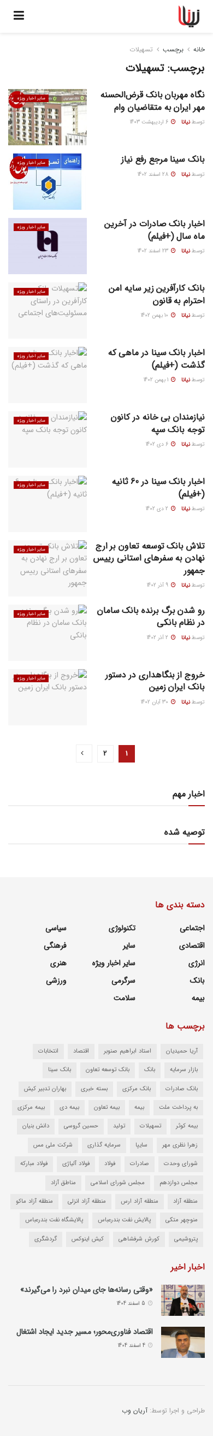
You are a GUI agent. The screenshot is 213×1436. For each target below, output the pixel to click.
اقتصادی (192, 945)
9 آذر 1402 (158, 585)
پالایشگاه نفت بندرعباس (54, 1220)
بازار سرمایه (184, 1069)
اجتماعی (192, 928)
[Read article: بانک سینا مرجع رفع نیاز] (47, 181)
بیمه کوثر (187, 1126)
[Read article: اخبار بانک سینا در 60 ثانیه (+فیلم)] (47, 504)
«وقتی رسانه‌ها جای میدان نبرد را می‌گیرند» (86, 1290)
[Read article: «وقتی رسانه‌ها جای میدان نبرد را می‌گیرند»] (183, 1300)
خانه (199, 49)
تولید (119, 1126)
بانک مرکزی (136, 1089)
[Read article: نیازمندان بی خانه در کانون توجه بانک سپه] (47, 439)
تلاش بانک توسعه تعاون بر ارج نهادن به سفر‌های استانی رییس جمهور (149, 558)
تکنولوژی (122, 928)
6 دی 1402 (158, 444)
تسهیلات (141, 49)
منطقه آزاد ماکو (34, 1201)
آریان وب (134, 1410)
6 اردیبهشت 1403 (150, 122)
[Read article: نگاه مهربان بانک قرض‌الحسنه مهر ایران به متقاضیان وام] (47, 117)
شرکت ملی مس (53, 1145)
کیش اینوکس (88, 1239)
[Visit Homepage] (189, 16)
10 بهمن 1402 (155, 315)
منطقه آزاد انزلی (87, 1201)
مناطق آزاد (63, 1182)
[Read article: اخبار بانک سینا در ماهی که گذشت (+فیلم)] (47, 375)
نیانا (185, 122)
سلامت (124, 998)
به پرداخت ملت (178, 1107)
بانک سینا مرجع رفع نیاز (163, 159)
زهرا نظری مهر (180, 1145)
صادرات (139, 1163)
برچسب (173, 49)
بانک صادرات (181, 1089)
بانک (197, 980)
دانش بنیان (35, 1126)
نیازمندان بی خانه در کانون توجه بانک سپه (158, 423)
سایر (129, 945)
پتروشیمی (186, 1239)
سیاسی (56, 928)
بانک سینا (59, 1069)
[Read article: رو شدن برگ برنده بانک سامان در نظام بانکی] (47, 633)
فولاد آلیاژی (76, 1163)
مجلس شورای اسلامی (118, 1182)
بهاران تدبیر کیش (45, 1089)
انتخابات (48, 1051)
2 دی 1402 (158, 509)
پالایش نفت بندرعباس (124, 1220)
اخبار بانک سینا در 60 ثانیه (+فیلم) (158, 487)
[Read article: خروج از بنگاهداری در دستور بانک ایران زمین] (47, 697)
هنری (58, 963)
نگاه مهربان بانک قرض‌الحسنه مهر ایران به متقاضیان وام (152, 101)
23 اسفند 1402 (154, 251)
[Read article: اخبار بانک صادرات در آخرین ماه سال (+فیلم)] (47, 246)
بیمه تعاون (107, 1107)
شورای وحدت (181, 1163)
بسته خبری (94, 1089)
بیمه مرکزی (31, 1107)
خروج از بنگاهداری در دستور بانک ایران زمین (155, 681)
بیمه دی (69, 1107)
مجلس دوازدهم (178, 1182)
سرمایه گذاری (104, 1145)
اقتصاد (81, 1051)
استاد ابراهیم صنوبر (127, 1051)
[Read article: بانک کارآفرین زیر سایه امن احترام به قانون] (47, 310)
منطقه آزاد (185, 1201)
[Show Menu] (19, 16)
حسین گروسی (81, 1126)
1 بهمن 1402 (157, 380)
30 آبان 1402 (155, 702)
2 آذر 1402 (158, 638)
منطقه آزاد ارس (139, 1201)
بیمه (198, 998)
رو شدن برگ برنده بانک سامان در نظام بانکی (151, 616)
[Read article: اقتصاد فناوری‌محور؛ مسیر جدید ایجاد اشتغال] (183, 1342)
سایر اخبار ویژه (31, 98)
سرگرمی (123, 980)
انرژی (196, 963)
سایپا (141, 1145)
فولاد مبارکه (34, 1163)
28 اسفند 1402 (154, 174)
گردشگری (45, 1239)
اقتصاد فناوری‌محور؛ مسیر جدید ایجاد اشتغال (84, 1332)
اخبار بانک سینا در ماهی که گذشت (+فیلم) (156, 358)
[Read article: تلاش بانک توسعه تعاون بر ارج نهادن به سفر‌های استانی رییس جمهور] (47, 568)
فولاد (109, 1163)
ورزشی (56, 980)
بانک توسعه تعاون (107, 1069)
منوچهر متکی (181, 1220)
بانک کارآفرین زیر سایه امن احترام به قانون (157, 294)
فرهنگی (55, 945)
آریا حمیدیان (182, 1051)
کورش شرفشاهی (139, 1239)
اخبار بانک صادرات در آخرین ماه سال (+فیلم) (154, 230)
